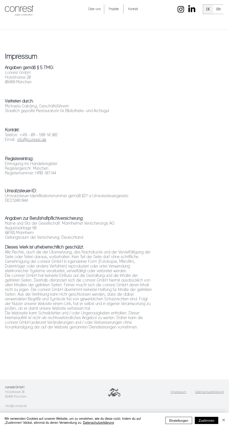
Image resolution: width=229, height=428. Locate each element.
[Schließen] (223, 420)
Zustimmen (206, 420)
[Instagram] (180, 9)
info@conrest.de (31, 139)
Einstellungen (178, 420)
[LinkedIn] (191, 9)
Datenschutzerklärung (98, 422)
